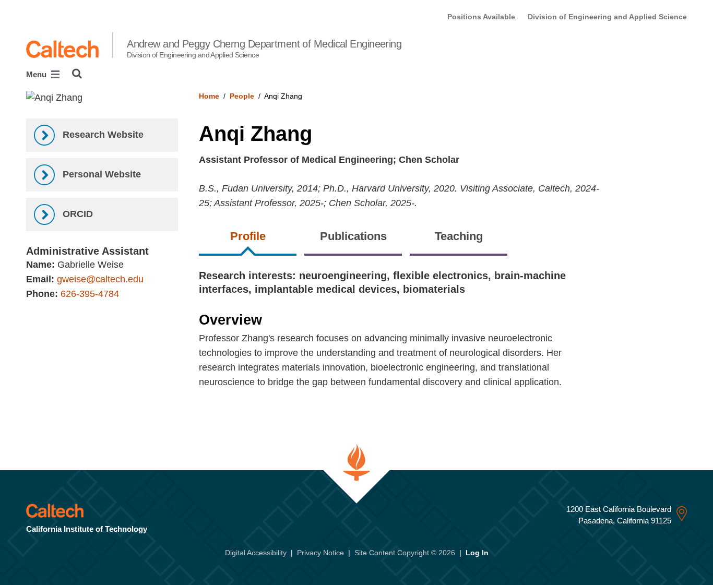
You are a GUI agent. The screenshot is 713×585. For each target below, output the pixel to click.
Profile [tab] (248, 236)
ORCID (76, 214)
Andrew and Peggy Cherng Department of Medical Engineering (264, 48)
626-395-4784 (90, 294)
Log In (477, 552)
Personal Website (100, 174)
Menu (37, 74)
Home (209, 96)
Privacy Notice (320, 552)
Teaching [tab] (459, 236)
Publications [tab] (353, 236)
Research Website (102, 134)
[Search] (77, 73)
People (242, 96)
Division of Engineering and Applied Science (607, 17)
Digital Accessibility (256, 552)
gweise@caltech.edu (100, 279)
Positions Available (481, 17)
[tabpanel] (443, 337)
